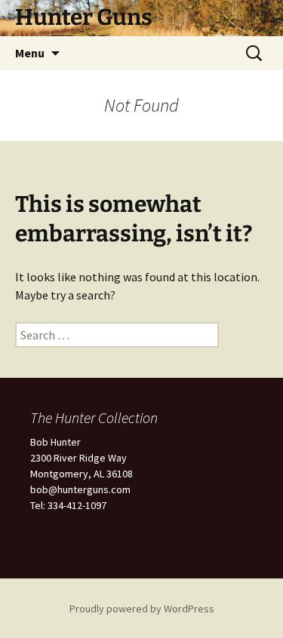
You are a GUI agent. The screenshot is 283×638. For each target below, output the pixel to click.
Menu (30, 52)
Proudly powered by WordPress (141, 608)
